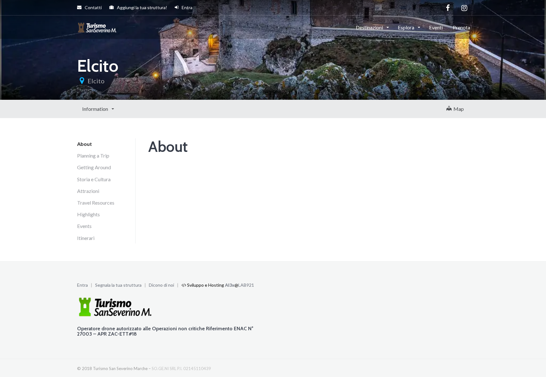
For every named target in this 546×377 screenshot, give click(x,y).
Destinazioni (370, 27)
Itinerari (85, 238)
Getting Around (94, 167)
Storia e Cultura (94, 179)
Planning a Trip (93, 156)
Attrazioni (88, 191)
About (84, 144)
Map (458, 109)
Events (84, 226)
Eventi (436, 27)
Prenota (461, 27)
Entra (186, 7)
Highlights (88, 214)
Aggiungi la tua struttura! (141, 7)
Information (95, 109)
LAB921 (246, 285)
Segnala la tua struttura (118, 285)
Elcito (96, 81)
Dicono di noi (161, 285)
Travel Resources (95, 203)
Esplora (406, 27)
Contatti (93, 7)
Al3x (229, 285)
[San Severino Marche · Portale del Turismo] (98, 26)
